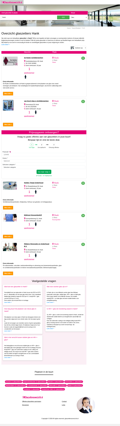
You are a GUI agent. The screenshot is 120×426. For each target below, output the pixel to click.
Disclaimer (25, 405)
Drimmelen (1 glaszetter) (73, 382)
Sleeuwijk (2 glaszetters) (57, 385)
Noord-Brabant (76, 28)
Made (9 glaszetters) (75, 385)
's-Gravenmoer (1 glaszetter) (37, 385)
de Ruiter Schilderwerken (33, 58)
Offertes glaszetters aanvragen (31, 401)
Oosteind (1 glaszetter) (32, 389)
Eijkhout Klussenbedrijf (33, 215)
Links (63, 405)
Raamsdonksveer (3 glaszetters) (34, 382)
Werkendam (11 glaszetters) (15, 385)
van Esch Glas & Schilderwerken (36, 101)
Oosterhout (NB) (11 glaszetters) (52, 389)
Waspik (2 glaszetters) (55, 382)
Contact (64, 401)
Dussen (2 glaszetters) (13, 382)
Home (69, 28)
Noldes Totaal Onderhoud (33, 183)
